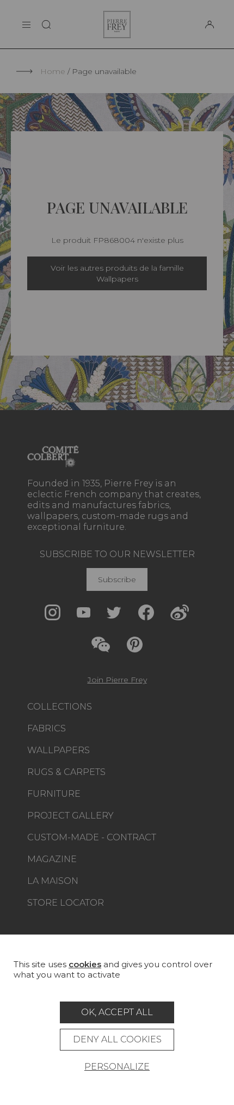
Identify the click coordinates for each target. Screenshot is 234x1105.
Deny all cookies (117, 1039)
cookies (85, 964)
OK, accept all (117, 1012)
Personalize (117, 1066)
